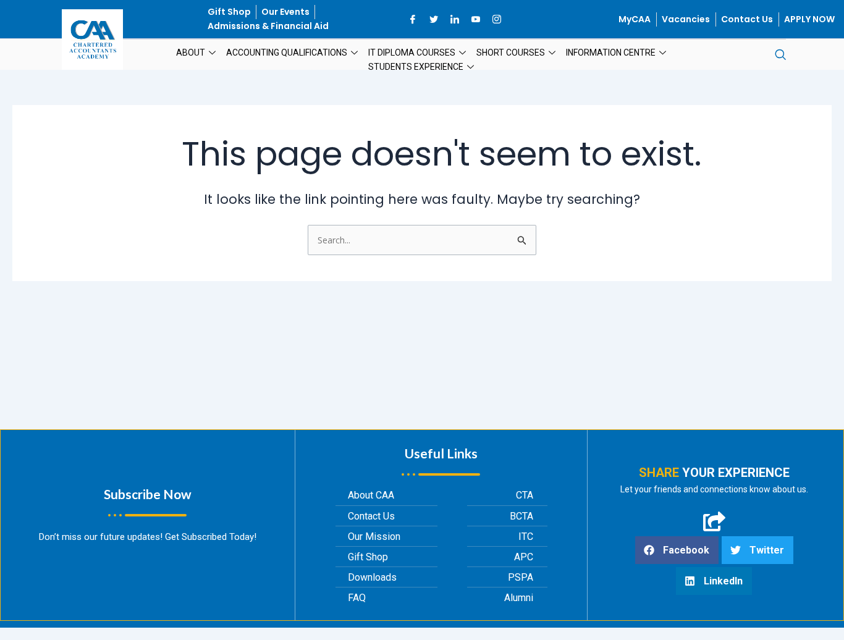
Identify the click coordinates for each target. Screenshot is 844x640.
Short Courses (510, 52)
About (190, 52)
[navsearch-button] (780, 55)
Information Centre (611, 52)
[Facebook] (413, 19)
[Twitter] (434, 19)
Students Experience (415, 67)
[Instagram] (497, 19)
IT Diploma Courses (411, 52)
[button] (677, 550)
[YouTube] (476, 19)
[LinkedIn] (455, 19)
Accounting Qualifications (286, 52)
